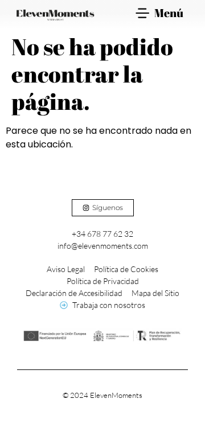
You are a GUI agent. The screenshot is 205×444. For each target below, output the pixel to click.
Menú (168, 12)
